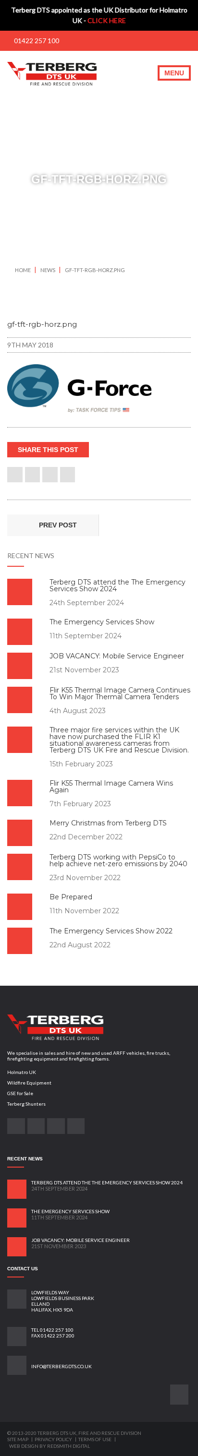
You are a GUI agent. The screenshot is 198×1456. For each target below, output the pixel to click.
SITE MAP (18, 1439)
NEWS (48, 270)
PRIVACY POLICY (54, 1439)
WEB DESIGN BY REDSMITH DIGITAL (49, 1446)
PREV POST (57, 525)
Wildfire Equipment (29, 1083)
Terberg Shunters (26, 1104)
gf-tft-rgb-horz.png (95, 270)
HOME (23, 270)
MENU (174, 73)
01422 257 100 (35, 40)
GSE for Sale (20, 1093)
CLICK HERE (106, 20)
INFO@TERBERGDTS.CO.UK (61, 1366)
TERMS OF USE (95, 1439)
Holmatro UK (21, 1072)
